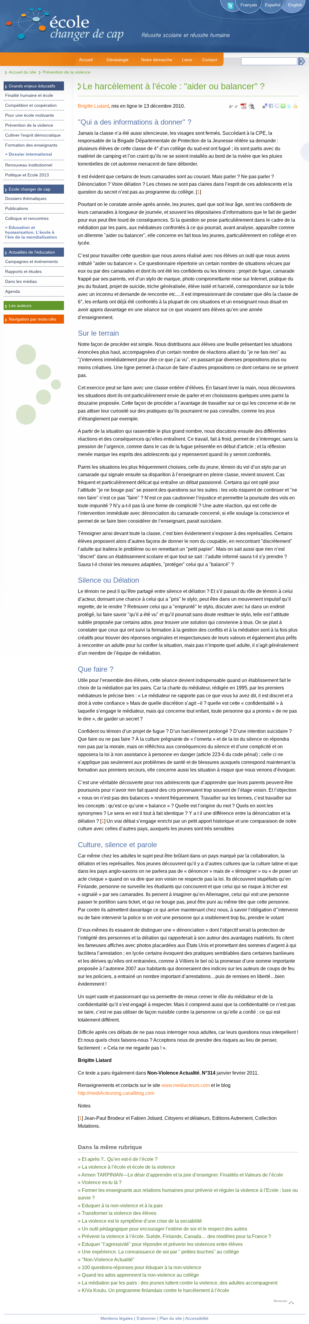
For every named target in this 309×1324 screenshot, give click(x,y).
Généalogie (118, 59)
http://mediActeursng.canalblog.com (116, 1093)
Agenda (12, 291)
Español (272, 4)
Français (249, 4)
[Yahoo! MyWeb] (295, 106)
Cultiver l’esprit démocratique (33, 135)
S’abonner (146, 1318)
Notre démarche (156, 59)
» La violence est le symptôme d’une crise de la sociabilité (140, 1221)
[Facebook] (271, 106)
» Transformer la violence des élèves (117, 1213)
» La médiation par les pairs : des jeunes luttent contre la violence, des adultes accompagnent (177, 1282)
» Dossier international (28, 154)
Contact (209, 59)
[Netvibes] (283, 106)
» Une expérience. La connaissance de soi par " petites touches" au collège (158, 1251)
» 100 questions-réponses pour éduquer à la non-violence (139, 1267)
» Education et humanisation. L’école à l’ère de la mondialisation (31, 232)
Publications (16, 208)
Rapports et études (23, 271)
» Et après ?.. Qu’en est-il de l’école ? (118, 1159)
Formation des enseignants (31, 145)
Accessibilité (197, 1318)
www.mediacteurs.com (185, 1085)
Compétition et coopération (31, 105)
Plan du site (171, 1318)
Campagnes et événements (31, 261)
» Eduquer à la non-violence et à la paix (120, 1205)
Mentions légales (116, 1318)
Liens (187, 59)
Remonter (280, 1301)
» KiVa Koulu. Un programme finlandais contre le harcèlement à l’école (153, 1290)
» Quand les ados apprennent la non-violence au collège (138, 1275)
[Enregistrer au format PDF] (244, 108)
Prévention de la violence (67, 72)
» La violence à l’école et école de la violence (126, 1167)
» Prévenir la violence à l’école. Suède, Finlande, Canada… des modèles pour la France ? (174, 1236)
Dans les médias (21, 281)
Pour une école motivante (29, 115)
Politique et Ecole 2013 (27, 175)
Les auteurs (20, 305)
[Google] (277, 106)
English (295, 4)
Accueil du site (22, 72)
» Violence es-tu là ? (100, 1182)
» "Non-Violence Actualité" (106, 1259)
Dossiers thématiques (25, 198)
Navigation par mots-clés (32, 319)
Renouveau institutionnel (28, 165)
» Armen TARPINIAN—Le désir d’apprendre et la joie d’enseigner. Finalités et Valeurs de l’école (180, 1174)
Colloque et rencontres (27, 218)
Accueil (86, 59)
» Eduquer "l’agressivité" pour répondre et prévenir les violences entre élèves (160, 1244)
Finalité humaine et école (29, 95)
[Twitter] (289, 106)
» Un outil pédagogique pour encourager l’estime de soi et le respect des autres (162, 1228)
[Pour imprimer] (251, 108)
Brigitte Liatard (93, 106)
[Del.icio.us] (265, 106)
